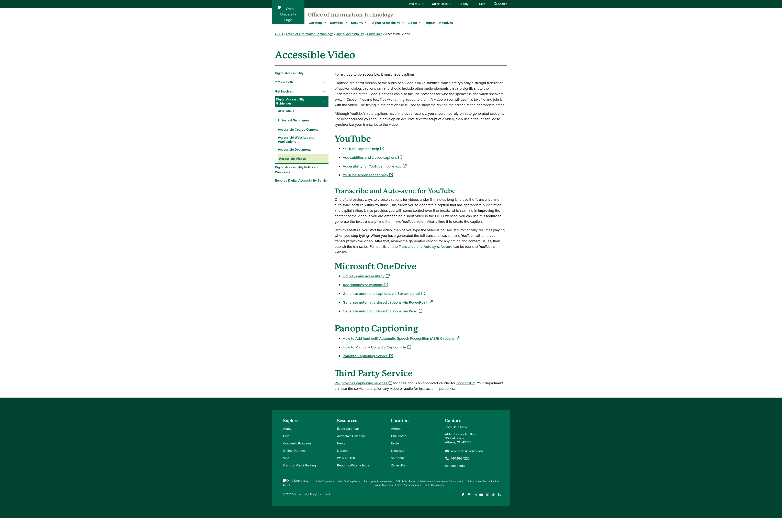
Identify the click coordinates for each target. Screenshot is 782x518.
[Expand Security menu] (366, 22)
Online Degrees (294, 450)
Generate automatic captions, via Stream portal (384, 293)
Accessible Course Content (298, 129)
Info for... (415, 4)
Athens (396, 428)
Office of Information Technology (350, 15)
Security (357, 22)
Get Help (315, 22)
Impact (430, 22)
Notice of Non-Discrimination (483, 481)
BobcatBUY (465, 383)
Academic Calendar (351, 436)
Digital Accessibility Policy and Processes (297, 169)
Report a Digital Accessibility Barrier (301, 180)
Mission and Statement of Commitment (441, 481)
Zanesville (398, 465)
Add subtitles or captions (365, 285)
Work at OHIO (346, 458)
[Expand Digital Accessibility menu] (403, 22)
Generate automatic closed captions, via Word (382, 311)
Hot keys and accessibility (366, 276)
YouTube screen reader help (368, 175)
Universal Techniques (293, 120)
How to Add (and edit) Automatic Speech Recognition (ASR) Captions (401, 338)
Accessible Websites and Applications (296, 139)
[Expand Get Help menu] (325, 22)
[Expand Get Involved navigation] (324, 91)
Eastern (396, 443)
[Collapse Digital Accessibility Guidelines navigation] (324, 101)
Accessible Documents (294, 149)
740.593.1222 (460, 458)
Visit (286, 458)
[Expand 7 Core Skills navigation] (324, 82)
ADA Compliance (325, 481)
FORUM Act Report (406, 481)
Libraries (343, 450)
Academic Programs (297, 443)
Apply (464, 4)
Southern (397, 458)
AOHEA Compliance (349, 481)
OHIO (279, 34)
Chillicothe (398, 436)
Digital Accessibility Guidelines (290, 101)
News (341, 443)
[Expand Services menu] (346, 22)
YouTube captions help (363, 148)
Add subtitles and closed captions (372, 157)
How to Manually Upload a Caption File (377, 347)
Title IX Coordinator (433, 485)
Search (502, 4)
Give (482, 4)
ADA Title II (286, 111)
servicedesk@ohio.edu (467, 451)
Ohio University (300, 494)
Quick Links (440, 4)
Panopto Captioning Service (368, 356)
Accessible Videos (292, 158)
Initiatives (446, 22)
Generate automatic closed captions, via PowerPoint (388, 302)
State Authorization (408, 485)
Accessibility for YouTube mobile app (374, 166)
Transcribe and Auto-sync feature (425, 246)
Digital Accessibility (385, 22)
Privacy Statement (384, 485)
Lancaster (398, 450)
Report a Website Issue (353, 465)
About (412, 22)
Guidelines (374, 34)
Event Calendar (348, 428)
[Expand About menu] (420, 22)
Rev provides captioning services (363, 383)
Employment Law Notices (378, 481)
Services (336, 22)
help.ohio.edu (455, 465)
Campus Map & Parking (299, 465)
